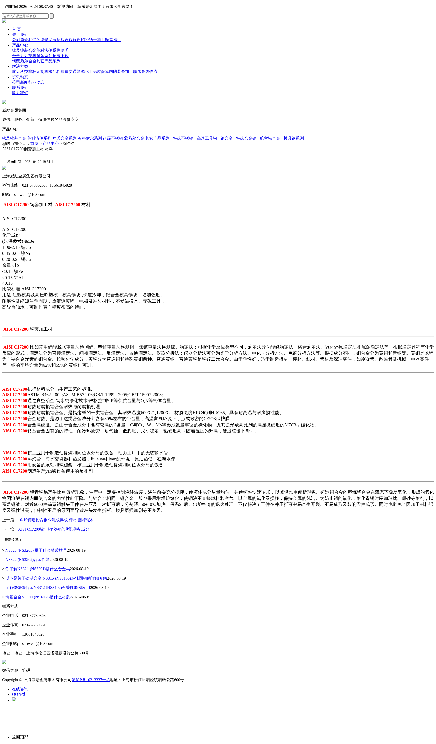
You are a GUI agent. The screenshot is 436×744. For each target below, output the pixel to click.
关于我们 (20, 34)
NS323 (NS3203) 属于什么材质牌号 (36, 550)
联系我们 (20, 87)
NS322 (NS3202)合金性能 (27, 559)
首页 (34, 143)
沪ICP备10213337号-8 (91, 680)
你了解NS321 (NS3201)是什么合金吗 (37, 569)
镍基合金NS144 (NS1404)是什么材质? (38, 597)
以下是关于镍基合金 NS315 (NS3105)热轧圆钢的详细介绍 (56, 578)
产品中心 (20, 45)
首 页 (16, 29)
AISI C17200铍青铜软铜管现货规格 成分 (53, 529)
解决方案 (20, 66)
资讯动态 (20, 77)
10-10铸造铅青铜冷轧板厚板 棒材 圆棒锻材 (56, 520)
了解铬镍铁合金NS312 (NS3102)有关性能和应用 (47, 587)
